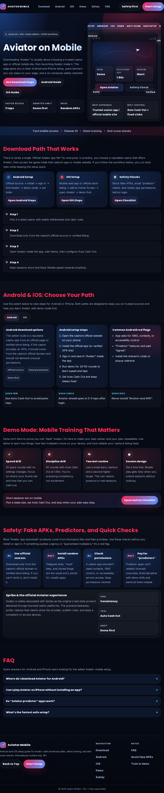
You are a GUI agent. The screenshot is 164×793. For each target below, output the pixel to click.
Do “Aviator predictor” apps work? (30, 701)
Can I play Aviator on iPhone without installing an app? (44, 690)
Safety (96, 6)
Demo (82, 6)
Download (44, 6)
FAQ (107, 6)
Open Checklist (125, 200)
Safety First (130, 6)
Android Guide (51, 82)
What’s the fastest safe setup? (27, 712)
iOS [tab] (25, 317)
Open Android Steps (22, 200)
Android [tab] (12, 317)
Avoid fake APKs (142, 757)
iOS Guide (12, 92)
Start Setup (153, 6)
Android (60, 6)
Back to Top (11, 764)
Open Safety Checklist (139, 500)
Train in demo (140, 763)
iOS (72, 6)
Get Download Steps (20, 82)
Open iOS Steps (71, 200)
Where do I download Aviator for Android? (35, 679)
